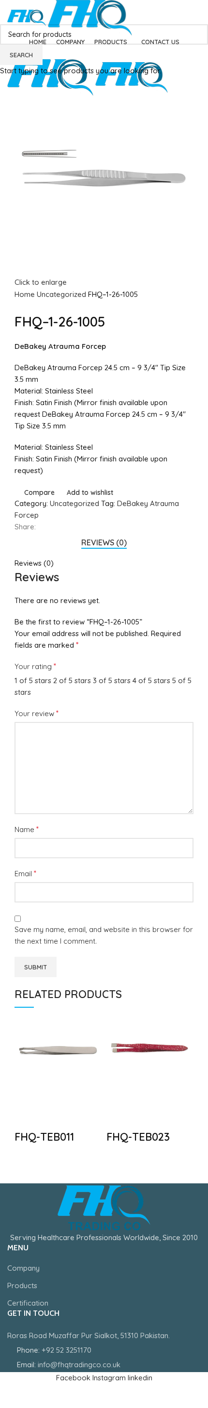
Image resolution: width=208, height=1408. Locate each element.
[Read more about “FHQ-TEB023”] (118, 1093)
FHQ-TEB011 (44, 1137)
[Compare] (79, 1093)
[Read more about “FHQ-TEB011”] (27, 1093)
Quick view (53, 1093)
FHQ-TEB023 (138, 1137)
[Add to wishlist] (27, 1117)
